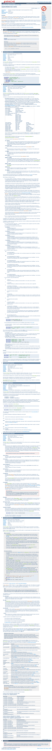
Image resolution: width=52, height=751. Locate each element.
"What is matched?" (20, 629)
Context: (4, 88)
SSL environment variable (26, 192)
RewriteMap (43, 18)
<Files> (29, 563)
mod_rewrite (5, 16)
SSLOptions (16, 195)
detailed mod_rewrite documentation (27, 27)
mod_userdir (17, 504)
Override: (4, 58)
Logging (43, 13)
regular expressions (12, 583)
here (28, 133)
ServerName (9, 165)
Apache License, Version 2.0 (11, 749)
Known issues (44, 24)
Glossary (47, 748)
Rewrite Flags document (32, 642)
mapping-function (8, 622)
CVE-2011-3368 (32, 485)
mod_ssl (21, 149)
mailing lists (39, 745)
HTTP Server (6, 4)
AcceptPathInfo (37, 160)
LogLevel (17, 32)
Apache (3, 4)
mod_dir (13, 475)
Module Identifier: (5, 12)
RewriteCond (18, 560)
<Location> (25, 563)
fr (50, 739)
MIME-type (16, 683)
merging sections (23, 567)
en (38, 8)
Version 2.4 (16, 4)
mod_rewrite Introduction (22, 583)
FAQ (44, 748)
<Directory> (34, 447)
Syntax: (4, 54)
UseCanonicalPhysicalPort (10, 137)
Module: (4, 60)
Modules (20, 4)
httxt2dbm (10, 422)
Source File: (4, 13)
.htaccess (19, 552)
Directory (16, 537)
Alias (13, 68)
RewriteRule (43, 20)
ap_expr (30, 174)
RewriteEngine (44, 17)
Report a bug (44, 25)
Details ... (30, 416)
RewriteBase (16, 498)
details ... (34, 654)
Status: (4, 59)
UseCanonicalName (28, 136)
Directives (41, 748)
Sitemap (50, 748)
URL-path (29, 484)
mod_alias (22, 504)
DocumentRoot (27, 67)
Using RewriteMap (35, 411)
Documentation (11, 4)
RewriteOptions (44, 19)
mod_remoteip (29, 146)
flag (37, 630)
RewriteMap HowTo (26, 431)
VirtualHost (9, 534)
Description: (5, 53)
